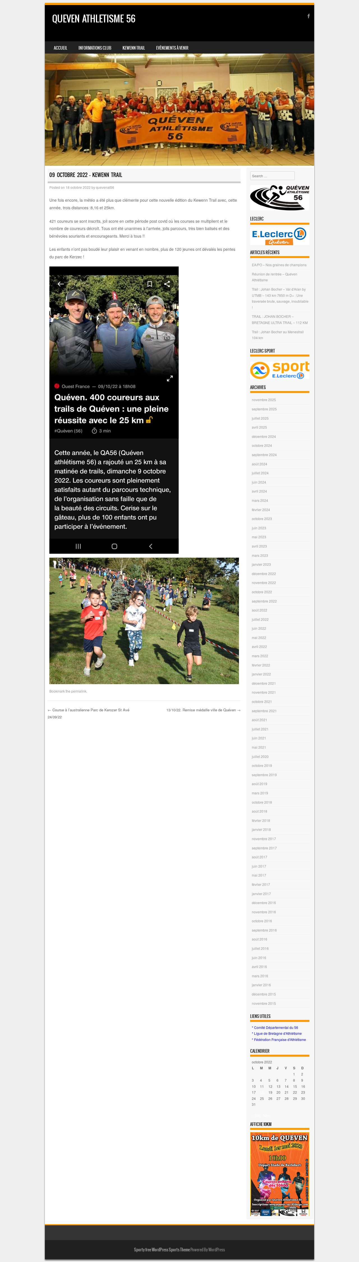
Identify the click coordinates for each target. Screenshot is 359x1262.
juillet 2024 (260, 472)
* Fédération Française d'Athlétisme (279, 1039)
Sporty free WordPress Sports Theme (162, 1250)
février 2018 (261, 820)
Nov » (267, 1115)
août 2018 (259, 811)
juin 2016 (259, 957)
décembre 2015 (264, 994)
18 (262, 1092)
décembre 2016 (264, 902)
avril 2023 (259, 546)
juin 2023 (259, 527)
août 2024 (259, 463)
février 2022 (261, 665)
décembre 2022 (264, 573)
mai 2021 (259, 747)
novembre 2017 (264, 838)
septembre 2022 (264, 601)
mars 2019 (260, 792)
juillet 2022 (260, 619)
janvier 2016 (261, 984)
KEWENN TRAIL (134, 48)
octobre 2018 (262, 802)
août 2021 (259, 719)
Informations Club (95, 48)
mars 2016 (260, 975)
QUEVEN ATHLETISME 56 (93, 19)
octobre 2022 (262, 591)
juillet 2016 (260, 948)
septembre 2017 (264, 847)
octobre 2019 (262, 765)
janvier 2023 (261, 564)
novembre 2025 (264, 399)
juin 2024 (259, 482)
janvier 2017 (261, 893)
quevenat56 (105, 187)
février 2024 (261, 509)
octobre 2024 (262, 445)
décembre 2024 (264, 436)
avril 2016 (259, 966)
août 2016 (259, 939)
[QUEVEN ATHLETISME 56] (179, 85)
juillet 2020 (260, 756)
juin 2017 (259, 866)
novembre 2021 (264, 692)
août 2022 (259, 610)
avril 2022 (259, 646)
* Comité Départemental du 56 (275, 1027)
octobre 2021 (262, 701)
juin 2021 (259, 737)
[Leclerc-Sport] (279, 370)
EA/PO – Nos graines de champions (279, 264)
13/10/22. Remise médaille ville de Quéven (203, 709)
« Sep (256, 1115)
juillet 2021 (260, 729)
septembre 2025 (264, 408)
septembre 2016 (264, 930)
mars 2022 (260, 655)
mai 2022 (259, 637)
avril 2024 (259, 491)
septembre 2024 (264, 454)
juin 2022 (259, 628)
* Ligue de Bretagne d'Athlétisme (277, 1033)
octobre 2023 (262, 518)
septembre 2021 (264, 710)
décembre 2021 (264, 683)
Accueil (60, 48)
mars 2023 (260, 555)
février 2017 (261, 884)
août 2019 (259, 783)
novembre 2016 (264, 911)
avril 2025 (259, 427)
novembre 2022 (264, 582)
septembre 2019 (264, 774)
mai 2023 (259, 536)
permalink (78, 691)
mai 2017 (259, 875)
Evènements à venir (172, 48)
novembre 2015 (264, 1003)
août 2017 (259, 856)
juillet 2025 (260, 418)
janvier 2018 (261, 829)
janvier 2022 (261, 674)
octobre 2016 (262, 920)
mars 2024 (260, 500)
